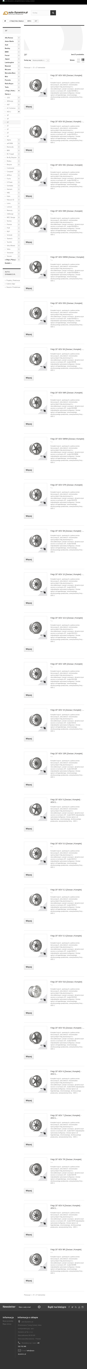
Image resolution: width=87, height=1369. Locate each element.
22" (7, 129)
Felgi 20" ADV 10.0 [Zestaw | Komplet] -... (67, 619)
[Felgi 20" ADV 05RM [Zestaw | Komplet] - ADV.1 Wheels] (35, 266)
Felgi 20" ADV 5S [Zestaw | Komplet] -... (67, 1028)
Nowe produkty (8, 1321)
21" (7, 126)
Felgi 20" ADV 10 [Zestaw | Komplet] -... (67, 574)
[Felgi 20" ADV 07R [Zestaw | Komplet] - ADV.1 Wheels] (35, 494)
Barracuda (9, 147)
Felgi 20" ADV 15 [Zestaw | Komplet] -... (67, 710)
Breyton (9, 164)
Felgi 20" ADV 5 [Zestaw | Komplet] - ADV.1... (66, 801)
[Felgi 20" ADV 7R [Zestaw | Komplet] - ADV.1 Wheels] (35, 1169)
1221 (8, 97)
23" (7, 133)
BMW (6, 52)
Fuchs (8, 179)
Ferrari (7, 55)
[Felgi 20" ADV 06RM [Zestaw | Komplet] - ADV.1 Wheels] (35, 448)
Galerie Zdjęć (10, 284)
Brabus (8, 161)
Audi (6, 45)
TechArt (9, 242)
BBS (8, 150)
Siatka (78, 62)
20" (7, 122)
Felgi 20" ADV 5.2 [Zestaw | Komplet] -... (66, 891)
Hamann (9, 189)
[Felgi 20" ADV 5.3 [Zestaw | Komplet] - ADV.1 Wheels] (35, 945)
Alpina (8, 140)
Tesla (6, 87)
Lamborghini (9, 62)
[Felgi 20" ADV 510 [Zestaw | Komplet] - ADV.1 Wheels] (35, 991)
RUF (8, 231)
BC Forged (10, 154)
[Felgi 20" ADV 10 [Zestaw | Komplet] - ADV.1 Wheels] (35, 584)
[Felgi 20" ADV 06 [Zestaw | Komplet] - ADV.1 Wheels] (35, 359)
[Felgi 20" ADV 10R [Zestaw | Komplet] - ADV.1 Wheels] (35, 673)
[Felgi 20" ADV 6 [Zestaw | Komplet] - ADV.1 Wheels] (35, 1081)
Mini (6, 76)
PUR (8, 228)
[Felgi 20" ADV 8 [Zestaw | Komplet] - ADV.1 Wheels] (35, 1215)
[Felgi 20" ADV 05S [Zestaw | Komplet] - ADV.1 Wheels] (35, 313)
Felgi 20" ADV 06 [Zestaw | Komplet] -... (67, 349)
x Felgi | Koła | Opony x (10, 92)
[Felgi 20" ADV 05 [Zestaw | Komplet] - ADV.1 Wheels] (35, 131)
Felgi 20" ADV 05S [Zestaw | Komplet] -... (66, 304)
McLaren (8, 69)
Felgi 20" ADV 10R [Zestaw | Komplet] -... (66, 665)
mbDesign (9, 214)
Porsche (8, 80)
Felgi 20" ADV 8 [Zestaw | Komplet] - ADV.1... (66, 1206)
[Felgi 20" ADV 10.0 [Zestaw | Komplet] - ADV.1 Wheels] (35, 627)
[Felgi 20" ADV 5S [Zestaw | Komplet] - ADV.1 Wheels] (35, 1037)
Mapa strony (7, 1324)
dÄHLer (9, 175)
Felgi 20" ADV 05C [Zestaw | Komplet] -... (66, 166)
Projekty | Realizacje (13, 280)
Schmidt (9, 235)
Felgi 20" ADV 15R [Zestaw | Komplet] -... (66, 754)
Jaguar (7, 59)
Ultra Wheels (10, 245)
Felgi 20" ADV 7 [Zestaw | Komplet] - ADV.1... (66, 1116)
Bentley (7, 48)
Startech (9, 238)
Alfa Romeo (9, 38)
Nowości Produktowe (13, 287)
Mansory (9, 210)
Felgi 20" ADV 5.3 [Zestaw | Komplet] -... (66, 937)
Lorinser (9, 207)
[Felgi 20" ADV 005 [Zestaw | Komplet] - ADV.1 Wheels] (35, 85)
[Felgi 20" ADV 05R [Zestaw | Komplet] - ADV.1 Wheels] (35, 220)
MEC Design (10, 217)
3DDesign (9, 101)
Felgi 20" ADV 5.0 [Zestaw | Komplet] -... (66, 845)
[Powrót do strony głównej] (5, 21)
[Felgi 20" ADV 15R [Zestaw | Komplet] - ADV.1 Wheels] (35, 763)
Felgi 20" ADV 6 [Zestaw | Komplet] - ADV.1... (66, 1072)
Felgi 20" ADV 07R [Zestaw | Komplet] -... (66, 486)
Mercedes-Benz (10, 73)
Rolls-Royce (9, 83)
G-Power (9, 182)
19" (7, 119)
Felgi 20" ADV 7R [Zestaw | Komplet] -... (66, 1160)
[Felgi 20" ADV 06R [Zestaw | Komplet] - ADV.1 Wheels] (35, 402)
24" (7, 136)
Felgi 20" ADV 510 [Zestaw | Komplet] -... (66, 983)
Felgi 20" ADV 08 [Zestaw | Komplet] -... (67, 531)
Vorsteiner (9, 253)
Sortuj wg (27, 60)
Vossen (9, 256)
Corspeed (9, 171)
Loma (8, 203)
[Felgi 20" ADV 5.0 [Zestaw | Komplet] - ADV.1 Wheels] (35, 853)
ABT (8, 105)
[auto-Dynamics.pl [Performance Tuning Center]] (15, 12)
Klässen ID (10, 200)
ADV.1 (8, 112)
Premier (9, 224)
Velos (8, 249)
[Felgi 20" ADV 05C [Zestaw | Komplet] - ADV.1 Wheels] (35, 174)
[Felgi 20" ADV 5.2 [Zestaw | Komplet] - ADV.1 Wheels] (35, 899)
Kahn (8, 196)
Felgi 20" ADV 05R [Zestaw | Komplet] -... (66, 212)
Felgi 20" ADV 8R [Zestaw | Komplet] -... (66, 1250)
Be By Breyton (11, 157)
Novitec (9, 221)
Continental (10, 168)
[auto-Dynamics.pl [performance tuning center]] (43, 2)
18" (7, 115)
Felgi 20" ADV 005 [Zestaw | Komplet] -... (66, 76)
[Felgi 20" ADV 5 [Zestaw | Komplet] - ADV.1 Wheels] (35, 809)
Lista (83, 62)
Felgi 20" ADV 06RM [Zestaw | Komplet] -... (67, 440)
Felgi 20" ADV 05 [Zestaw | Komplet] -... (67, 122)
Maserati (8, 66)
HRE (8, 193)
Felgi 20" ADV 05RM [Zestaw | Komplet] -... (67, 258)
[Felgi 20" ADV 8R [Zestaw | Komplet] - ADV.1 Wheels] (35, 1259)
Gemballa (9, 186)
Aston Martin (9, 41)
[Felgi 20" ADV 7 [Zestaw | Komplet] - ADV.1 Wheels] (35, 1125)
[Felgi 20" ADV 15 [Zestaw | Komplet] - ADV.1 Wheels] (35, 719)
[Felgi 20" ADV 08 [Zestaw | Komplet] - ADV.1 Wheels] (35, 540)
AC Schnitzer (11, 108)
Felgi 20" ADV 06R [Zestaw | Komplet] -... (66, 394)
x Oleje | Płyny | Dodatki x (10, 261)
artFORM (9, 143)
